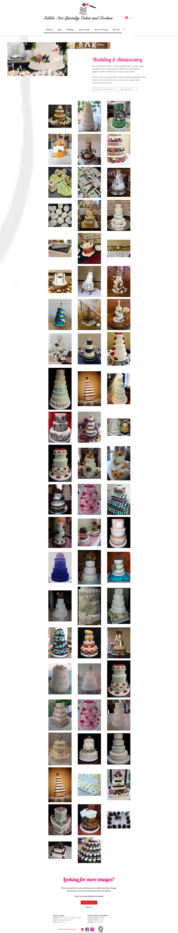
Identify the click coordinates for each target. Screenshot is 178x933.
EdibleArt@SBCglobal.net (65, 920)
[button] (59, 30)
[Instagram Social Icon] (92, 929)
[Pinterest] (82, 929)
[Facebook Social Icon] (87, 929)
